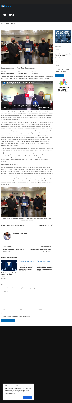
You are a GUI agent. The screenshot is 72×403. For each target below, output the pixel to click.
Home (2, 23)
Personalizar (8, 397)
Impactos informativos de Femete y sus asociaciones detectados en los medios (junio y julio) (26, 268)
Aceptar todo (27, 397)
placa (19, 225)
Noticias (7, 23)
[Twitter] (49, 225)
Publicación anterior (7, 246)
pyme (22, 225)
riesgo (2, 227)
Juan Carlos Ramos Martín (7, 73)
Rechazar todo (18, 397)
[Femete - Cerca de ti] (6, 6)
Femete (12, 225)
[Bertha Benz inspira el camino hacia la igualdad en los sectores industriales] (9, 265)
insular (16, 225)
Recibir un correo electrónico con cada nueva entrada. (16, 316)
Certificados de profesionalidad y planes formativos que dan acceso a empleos (40, 249)
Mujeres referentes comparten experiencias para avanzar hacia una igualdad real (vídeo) (45, 268)
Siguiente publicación (46, 246)
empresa (8, 225)
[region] (18, 392)
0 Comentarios (34, 73)
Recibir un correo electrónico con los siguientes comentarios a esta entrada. (22, 313)
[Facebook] (46, 225)
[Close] (32, 385)
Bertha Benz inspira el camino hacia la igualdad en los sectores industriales (9, 274)
